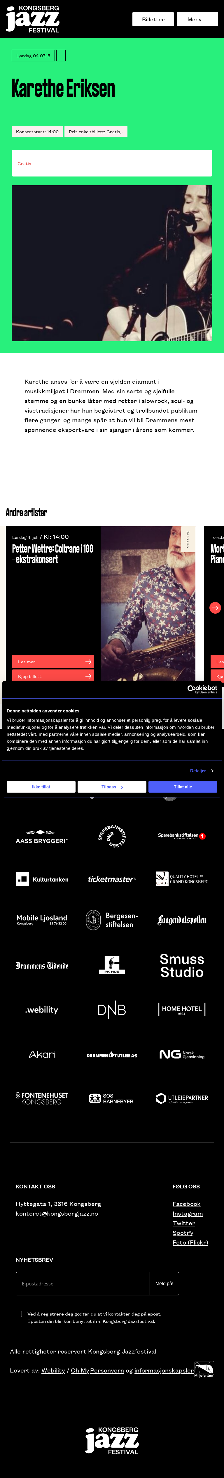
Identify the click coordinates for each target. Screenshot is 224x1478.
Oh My (80, 1370)
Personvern (107, 1370)
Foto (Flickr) (190, 1242)
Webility (53, 1370)
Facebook (187, 1203)
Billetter (153, 19)
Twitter (184, 1223)
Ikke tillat (41, 786)
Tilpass (109, 786)
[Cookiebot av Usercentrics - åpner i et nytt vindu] (191, 689)
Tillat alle (183, 786)
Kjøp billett (29, 676)
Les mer (27, 661)
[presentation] (9, 608)
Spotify (183, 1232)
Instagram (188, 1213)
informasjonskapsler (164, 1370)
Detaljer (198, 770)
